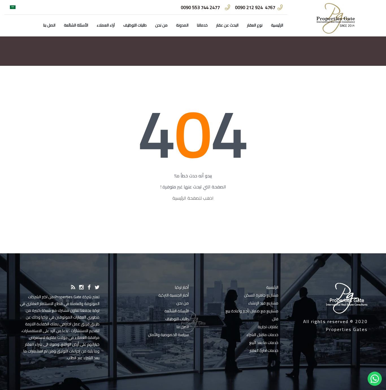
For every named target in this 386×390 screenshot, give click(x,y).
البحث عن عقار (227, 25)
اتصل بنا (49, 25)
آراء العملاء (106, 25)
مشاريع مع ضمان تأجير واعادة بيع (251, 311)
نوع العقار (255, 25)
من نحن (161, 25)
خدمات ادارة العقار (264, 350)
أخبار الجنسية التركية (173, 295)
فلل (275, 319)
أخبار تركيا (182, 287)
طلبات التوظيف (135, 25)
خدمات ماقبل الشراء (262, 334)
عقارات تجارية (268, 326)
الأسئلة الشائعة (76, 25)
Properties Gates (347, 329)
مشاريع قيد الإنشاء (263, 303)
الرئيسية (277, 25)
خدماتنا (202, 25)
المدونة (182, 25)
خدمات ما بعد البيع (263, 342)
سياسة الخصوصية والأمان (168, 334)
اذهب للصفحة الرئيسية (193, 198)
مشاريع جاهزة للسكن (261, 295)
